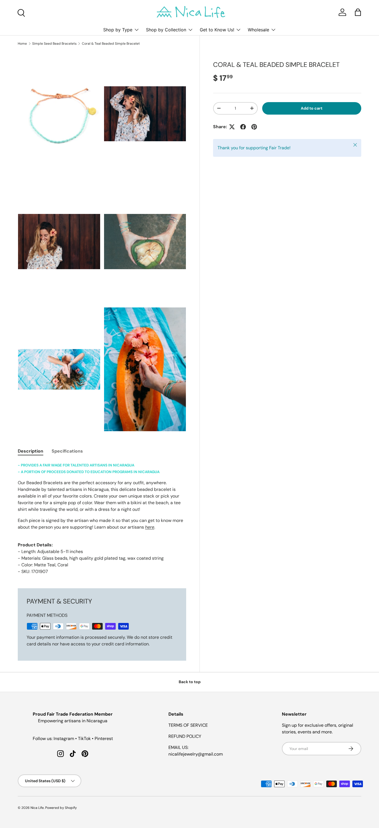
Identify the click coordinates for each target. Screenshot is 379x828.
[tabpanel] (102, 518)
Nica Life (37, 808)
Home (22, 43)
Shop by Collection (166, 29)
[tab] (30, 451)
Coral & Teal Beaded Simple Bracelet (111, 43)
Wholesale (258, 29)
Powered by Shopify (61, 808)
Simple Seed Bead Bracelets (54, 43)
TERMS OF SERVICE (188, 725)
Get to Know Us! (217, 29)
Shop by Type (117, 29)
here (149, 527)
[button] (358, 12)
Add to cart (311, 108)
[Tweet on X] (231, 126)
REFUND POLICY (184, 736)
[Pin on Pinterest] (254, 126)
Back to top (190, 681)
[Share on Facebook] (243, 126)
